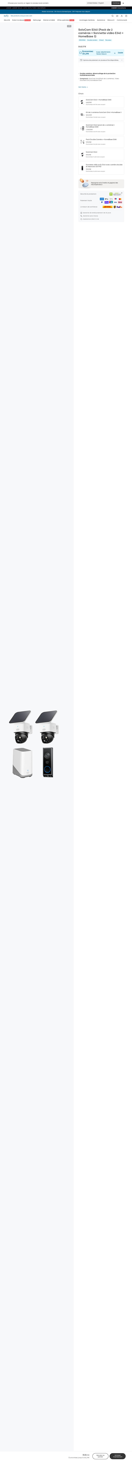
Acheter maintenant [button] (117, 1456)
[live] (117, 16)
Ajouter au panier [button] (100, 1456)
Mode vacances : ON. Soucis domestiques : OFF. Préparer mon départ (66, 11)
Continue (116, 3)
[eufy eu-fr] (7, 16)
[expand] (122, 60)
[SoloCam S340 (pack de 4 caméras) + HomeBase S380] (101, 128)
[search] (112, 16)
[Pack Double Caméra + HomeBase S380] (101, 141)
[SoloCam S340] (101, 154)
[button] (123, 3)
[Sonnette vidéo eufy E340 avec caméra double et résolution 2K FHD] (101, 168)
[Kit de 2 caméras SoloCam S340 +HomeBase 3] (101, 114)
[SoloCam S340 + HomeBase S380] (101, 102)
